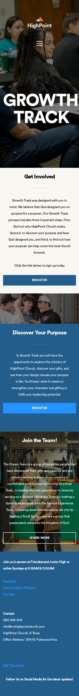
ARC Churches (13, 665)
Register (39, 280)
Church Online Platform (19, 588)
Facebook (9, 581)
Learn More (39, 537)
